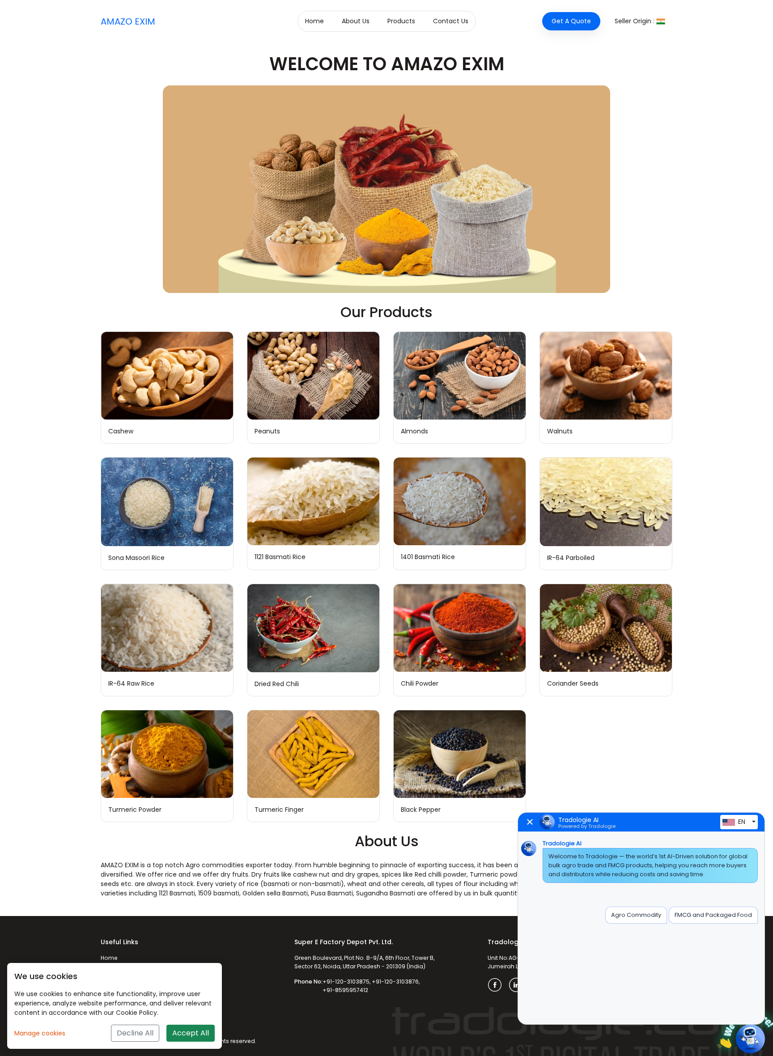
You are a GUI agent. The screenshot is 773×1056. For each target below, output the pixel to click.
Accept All (190, 1033)
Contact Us (450, 21)
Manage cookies (39, 1033)
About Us (356, 21)
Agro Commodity (636, 915)
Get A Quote (571, 21)
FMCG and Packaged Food (713, 915)
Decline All (135, 1033)
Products (401, 21)
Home (314, 21)
